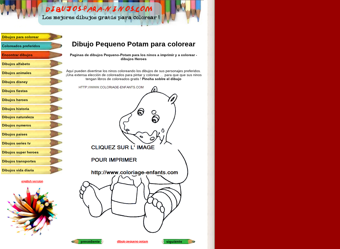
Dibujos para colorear (20, 37)
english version (32, 181)
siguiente (174, 242)
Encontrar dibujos (17, 55)
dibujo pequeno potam (132, 241)
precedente (90, 242)
